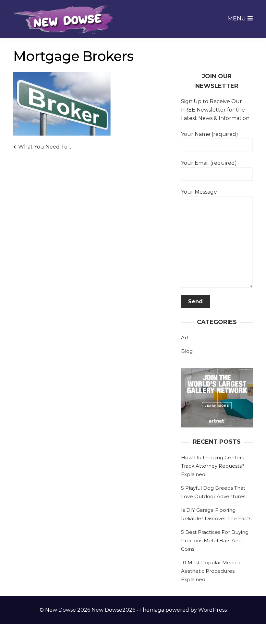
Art (184, 337)
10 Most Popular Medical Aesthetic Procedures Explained (211, 570)
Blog (187, 351)
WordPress (212, 610)
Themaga (151, 610)
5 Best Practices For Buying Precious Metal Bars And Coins (214, 540)
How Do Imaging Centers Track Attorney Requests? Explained (212, 465)
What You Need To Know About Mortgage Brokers (45, 147)
